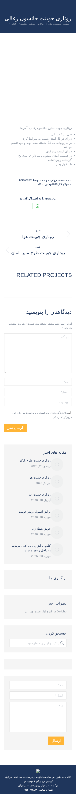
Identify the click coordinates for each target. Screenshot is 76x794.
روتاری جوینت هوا (40, 477)
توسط (29, 180)
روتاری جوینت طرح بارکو (35, 460)
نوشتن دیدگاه (45, 184)
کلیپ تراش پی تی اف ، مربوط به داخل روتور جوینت (31, 548)
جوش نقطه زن (41, 528)
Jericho (61, 611)
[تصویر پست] (57, 464)
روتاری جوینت (49, 180)
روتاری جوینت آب (40, 494)
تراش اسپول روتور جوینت (35, 511)
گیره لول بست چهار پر (38, 611)
